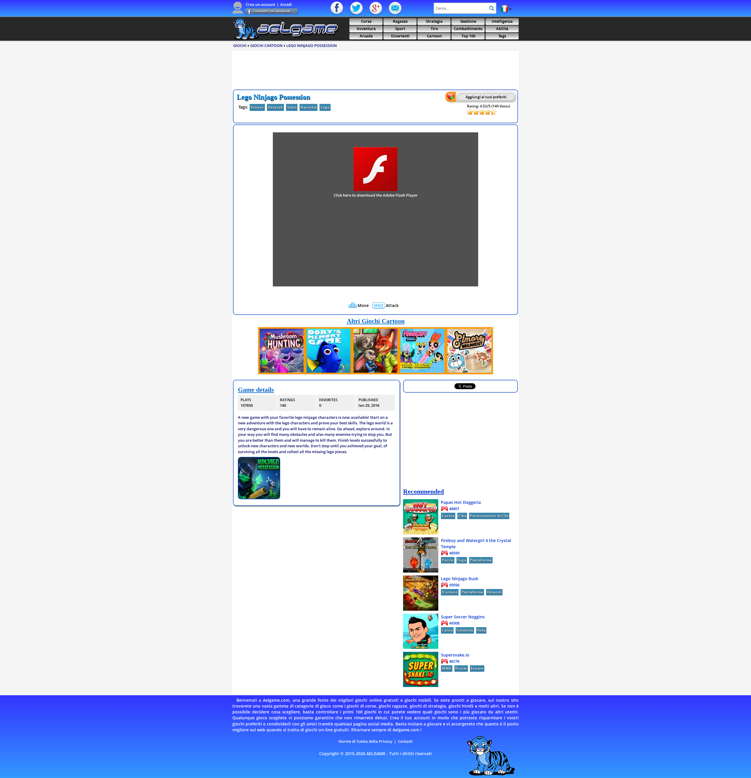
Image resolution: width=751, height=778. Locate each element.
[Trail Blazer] (422, 351)
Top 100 (468, 35)
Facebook (337, 8)
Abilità (502, 28)
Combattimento (468, 28)
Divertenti (400, 35)
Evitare (257, 107)
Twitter (356, 8)
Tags (502, 35)
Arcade (366, 35)
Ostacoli (275, 107)
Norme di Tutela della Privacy (365, 741)
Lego (325, 107)
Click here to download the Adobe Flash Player (376, 195)
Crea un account (260, 4)
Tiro (434, 28)
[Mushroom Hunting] (282, 351)
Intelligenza (502, 21)
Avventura (366, 28)
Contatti (394, 8)
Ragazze (400, 21)
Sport (400, 28)
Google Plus (375, 8)
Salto (292, 107)
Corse (366, 21)
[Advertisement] (375, 71)
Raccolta (308, 107)
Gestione (468, 21)
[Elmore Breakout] (469, 351)
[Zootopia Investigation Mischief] (375, 351)
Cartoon (434, 35)
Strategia (434, 21)
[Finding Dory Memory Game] (329, 351)
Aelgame (285, 28)
